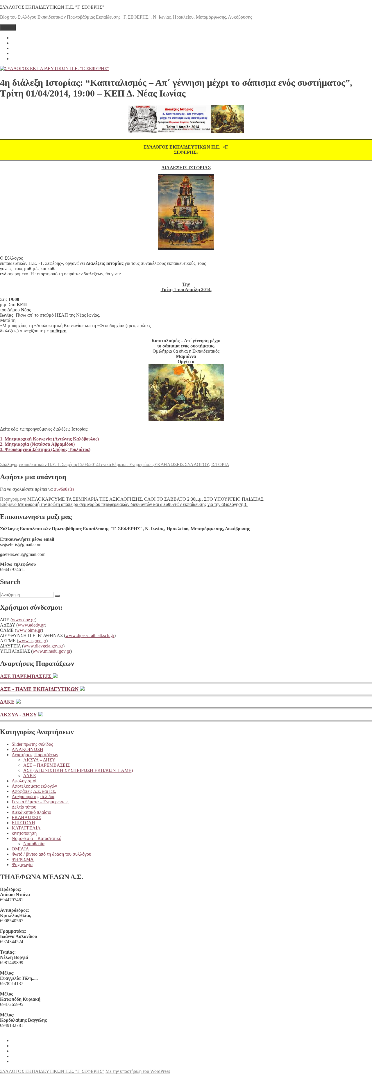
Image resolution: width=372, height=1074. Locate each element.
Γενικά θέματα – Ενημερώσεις (40, 801)
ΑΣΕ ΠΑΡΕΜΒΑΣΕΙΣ (26, 676)
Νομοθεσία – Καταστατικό (36, 838)
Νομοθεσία (33, 843)
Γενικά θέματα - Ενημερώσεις (126, 464)
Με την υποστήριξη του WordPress (137, 1071)
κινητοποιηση (24, 833)
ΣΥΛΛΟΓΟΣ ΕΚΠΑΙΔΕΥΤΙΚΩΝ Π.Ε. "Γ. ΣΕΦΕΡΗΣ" (52, 7)
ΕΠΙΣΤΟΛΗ (23, 822)
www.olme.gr (29, 630)
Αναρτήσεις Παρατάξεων (35, 754)
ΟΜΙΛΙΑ (20, 848)
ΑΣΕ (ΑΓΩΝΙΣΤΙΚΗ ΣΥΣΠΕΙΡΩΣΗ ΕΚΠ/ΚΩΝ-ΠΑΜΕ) (78, 770)
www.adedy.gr (31, 624)
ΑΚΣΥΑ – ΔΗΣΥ (39, 759)
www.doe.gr (23, 619)
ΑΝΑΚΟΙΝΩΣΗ (27, 749)
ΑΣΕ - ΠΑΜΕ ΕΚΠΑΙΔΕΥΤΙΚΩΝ (40, 689)
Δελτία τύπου (24, 806)
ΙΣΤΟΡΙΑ (220, 464)
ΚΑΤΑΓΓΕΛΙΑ (26, 827)
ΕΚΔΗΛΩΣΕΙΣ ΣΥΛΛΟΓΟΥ (181, 464)
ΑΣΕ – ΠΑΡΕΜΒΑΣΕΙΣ (46, 765)
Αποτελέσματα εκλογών (34, 786)
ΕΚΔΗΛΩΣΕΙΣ (26, 817)
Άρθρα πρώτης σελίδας (33, 796)
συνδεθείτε (64, 489)
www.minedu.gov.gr (51, 651)
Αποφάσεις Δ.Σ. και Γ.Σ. (34, 791)
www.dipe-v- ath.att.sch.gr (89, 635)
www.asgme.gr (32, 640)
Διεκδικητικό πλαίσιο (31, 812)
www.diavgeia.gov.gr (43, 645)
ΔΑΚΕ (8, 702)
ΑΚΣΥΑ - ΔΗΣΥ (19, 715)
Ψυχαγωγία (22, 864)
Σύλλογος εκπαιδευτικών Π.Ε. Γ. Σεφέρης (39, 464)
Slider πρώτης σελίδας (32, 744)
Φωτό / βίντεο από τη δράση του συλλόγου (51, 854)
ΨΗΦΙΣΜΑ (23, 859)
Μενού (7, 27)
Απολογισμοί (24, 780)
